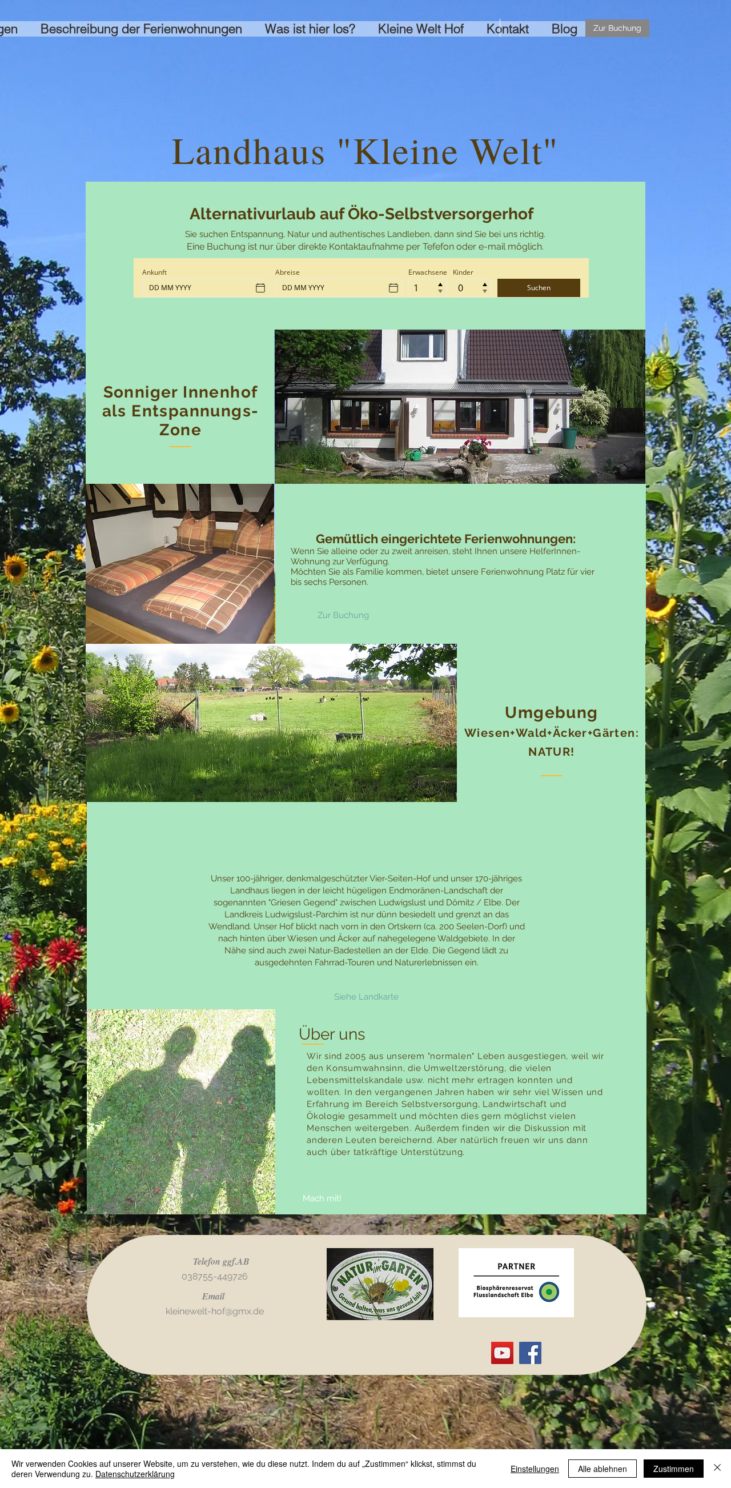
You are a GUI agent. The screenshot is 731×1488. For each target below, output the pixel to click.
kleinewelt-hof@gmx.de (215, 1311)
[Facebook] (530, 1353)
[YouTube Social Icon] (502, 1353)
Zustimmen (673, 1468)
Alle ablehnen (602, 1468)
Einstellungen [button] (535, 1468)
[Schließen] (717, 1468)
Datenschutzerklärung (135, 1473)
